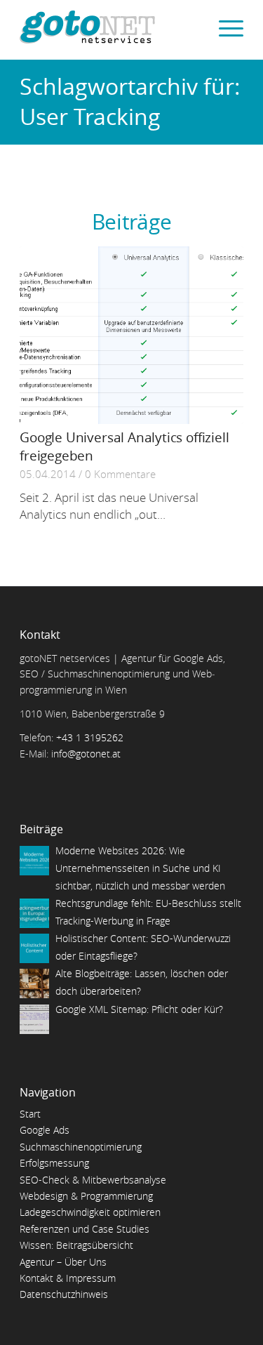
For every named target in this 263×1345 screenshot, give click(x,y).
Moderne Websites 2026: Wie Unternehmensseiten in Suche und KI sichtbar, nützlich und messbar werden (140, 868)
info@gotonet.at (86, 753)
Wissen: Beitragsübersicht (76, 1245)
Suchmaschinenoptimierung (81, 1146)
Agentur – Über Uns (63, 1261)
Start (30, 1113)
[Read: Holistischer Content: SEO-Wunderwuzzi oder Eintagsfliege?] (34, 948)
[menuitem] (224, 28)
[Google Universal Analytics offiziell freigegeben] (131, 335)
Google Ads (44, 1130)
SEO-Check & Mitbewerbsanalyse (93, 1179)
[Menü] (224, 28)
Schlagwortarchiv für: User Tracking (130, 101)
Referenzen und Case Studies (84, 1228)
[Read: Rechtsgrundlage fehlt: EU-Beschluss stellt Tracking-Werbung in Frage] (34, 913)
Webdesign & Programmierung (86, 1195)
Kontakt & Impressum (68, 1278)
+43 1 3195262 (89, 737)
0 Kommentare (120, 474)
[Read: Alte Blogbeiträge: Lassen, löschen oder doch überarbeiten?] (34, 983)
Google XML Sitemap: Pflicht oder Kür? (139, 1009)
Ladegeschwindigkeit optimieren (90, 1212)
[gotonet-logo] (109, 28)
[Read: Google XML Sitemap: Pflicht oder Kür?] (34, 1019)
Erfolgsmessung (54, 1163)
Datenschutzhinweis (64, 1294)
